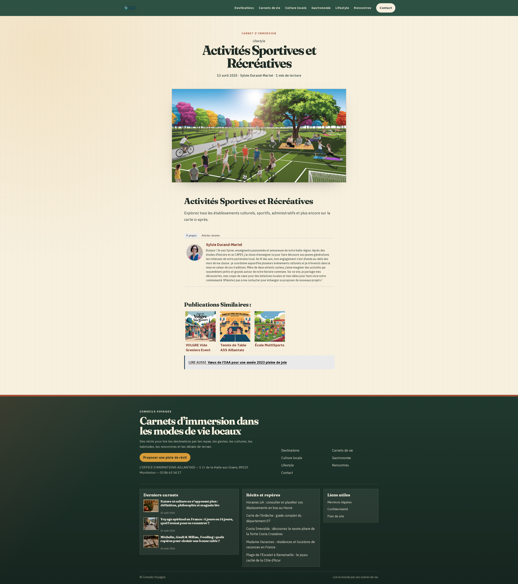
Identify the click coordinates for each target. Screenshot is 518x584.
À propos (191, 235)
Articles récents (211, 235)
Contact (386, 8)
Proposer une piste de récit (165, 457)
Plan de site (335, 516)
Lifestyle (342, 8)
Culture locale (296, 8)
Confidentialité (337, 509)
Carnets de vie (269, 8)
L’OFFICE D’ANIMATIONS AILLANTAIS (167, 467)
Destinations (244, 8)
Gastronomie (321, 8)
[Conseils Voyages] (130, 8)
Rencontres (362, 8)
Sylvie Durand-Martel (224, 244)
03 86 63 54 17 (170, 472)
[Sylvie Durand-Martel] (195, 259)
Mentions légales (339, 502)
